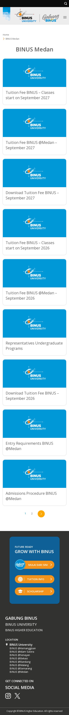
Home (6, 34)
